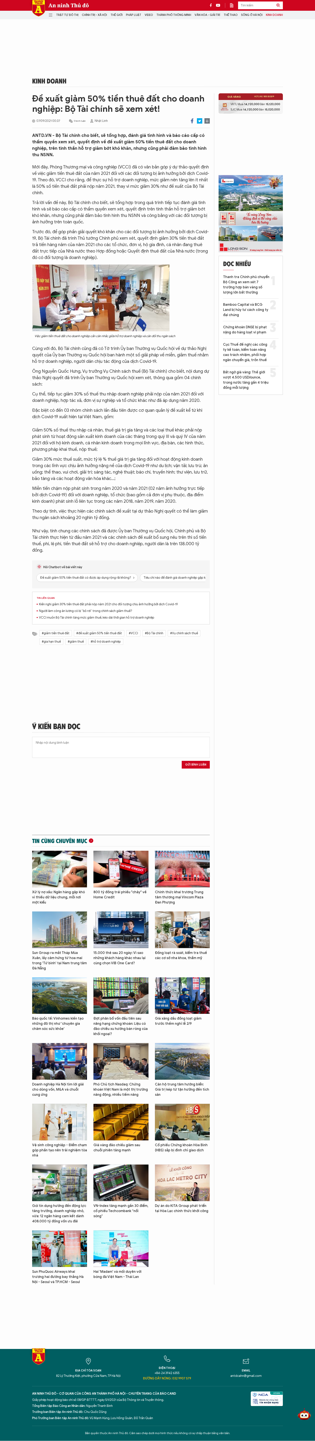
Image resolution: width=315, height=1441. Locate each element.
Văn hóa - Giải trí (207, 15)
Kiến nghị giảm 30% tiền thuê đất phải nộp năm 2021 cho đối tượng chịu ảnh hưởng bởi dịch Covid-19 (108, 604)
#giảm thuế (76, 641)
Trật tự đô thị (67, 15)
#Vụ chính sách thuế (184, 633)
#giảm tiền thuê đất (55, 633)
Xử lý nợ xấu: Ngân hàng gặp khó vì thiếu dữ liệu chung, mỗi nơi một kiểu (58, 897)
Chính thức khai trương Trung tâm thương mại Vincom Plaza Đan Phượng (179, 897)
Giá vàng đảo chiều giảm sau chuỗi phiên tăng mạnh (116, 1147)
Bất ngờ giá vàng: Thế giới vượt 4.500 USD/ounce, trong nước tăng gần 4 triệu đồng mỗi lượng (245, 380)
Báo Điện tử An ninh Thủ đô (38, 8)
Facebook (192, 121)
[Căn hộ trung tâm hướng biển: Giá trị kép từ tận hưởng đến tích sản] (182, 1061)
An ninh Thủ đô (68, 5)
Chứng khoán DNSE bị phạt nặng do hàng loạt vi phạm (245, 330)
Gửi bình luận (195, 764)
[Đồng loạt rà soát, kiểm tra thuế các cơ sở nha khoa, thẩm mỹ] (182, 929)
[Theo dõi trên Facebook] (212, 5)
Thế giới (117, 15)
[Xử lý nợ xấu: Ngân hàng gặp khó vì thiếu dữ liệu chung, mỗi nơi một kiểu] (59, 869)
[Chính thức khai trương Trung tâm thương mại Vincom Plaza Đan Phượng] (182, 869)
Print (207, 121)
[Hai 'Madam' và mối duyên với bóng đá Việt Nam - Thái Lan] (120, 1248)
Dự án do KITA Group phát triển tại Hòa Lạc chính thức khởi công (181, 1208)
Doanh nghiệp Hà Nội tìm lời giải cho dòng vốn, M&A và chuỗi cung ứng (58, 1089)
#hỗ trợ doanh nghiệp (106, 641)
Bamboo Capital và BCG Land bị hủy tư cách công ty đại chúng (245, 310)
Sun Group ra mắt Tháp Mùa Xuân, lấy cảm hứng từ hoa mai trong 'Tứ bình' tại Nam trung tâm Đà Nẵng (59, 960)
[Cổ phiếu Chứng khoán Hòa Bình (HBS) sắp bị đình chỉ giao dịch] (182, 1122)
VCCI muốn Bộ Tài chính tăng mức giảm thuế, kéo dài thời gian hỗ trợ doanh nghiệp (96, 617)
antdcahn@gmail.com (246, 1376)
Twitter (199, 121)
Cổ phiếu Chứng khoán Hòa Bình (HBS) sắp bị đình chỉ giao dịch (181, 1147)
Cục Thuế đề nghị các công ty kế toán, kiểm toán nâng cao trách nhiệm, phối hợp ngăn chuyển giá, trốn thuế (245, 352)
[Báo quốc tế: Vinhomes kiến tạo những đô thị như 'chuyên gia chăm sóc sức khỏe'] (59, 995)
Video (149, 15)
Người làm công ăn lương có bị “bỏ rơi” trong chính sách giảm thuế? (85, 611)
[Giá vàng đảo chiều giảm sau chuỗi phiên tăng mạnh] (120, 1122)
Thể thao (231, 15)
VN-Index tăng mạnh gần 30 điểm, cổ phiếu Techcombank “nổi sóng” (120, 1211)
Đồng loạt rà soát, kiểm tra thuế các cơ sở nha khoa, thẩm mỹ (181, 955)
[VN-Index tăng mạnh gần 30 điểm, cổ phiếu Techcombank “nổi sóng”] (120, 1182)
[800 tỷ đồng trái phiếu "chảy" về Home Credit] (120, 869)
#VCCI (133, 633)
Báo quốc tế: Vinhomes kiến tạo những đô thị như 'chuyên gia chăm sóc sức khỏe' (58, 1023)
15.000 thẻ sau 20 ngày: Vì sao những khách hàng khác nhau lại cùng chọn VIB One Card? (119, 958)
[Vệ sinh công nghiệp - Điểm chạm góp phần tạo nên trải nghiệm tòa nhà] (59, 1122)
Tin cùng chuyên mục (59, 841)
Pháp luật (133, 15)
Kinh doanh (274, 15)
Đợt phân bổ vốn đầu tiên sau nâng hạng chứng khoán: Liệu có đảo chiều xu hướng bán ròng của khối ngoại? (120, 1026)
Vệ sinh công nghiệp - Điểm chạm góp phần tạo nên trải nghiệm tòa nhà (59, 1150)
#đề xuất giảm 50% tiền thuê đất (99, 633)
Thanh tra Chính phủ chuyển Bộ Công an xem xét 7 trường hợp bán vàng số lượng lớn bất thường (246, 285)
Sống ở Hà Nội (251, 15)
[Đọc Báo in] (234, 5)
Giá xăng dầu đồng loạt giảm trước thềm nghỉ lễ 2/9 (178, 1021)
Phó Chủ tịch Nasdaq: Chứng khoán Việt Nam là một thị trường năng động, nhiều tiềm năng (120, 1089)
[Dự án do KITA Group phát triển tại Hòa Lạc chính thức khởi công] (182, 1182)
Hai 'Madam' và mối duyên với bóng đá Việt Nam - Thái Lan (117, 1274)
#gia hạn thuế (51, 641)
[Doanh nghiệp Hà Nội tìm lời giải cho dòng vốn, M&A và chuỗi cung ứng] (59, 1061)
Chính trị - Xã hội (94, 15)
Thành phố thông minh (173, 15)
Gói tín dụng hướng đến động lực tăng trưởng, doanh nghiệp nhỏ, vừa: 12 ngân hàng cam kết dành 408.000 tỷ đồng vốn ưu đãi (59, 1213)
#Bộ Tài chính (154, 633)
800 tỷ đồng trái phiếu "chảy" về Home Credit (120, 894)
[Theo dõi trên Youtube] (218, 5)
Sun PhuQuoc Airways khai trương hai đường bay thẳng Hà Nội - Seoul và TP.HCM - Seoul (58, 1277)
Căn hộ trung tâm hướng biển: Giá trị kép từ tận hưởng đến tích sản (182, 1089)
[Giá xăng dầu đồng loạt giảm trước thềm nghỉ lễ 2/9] (182, 995)
